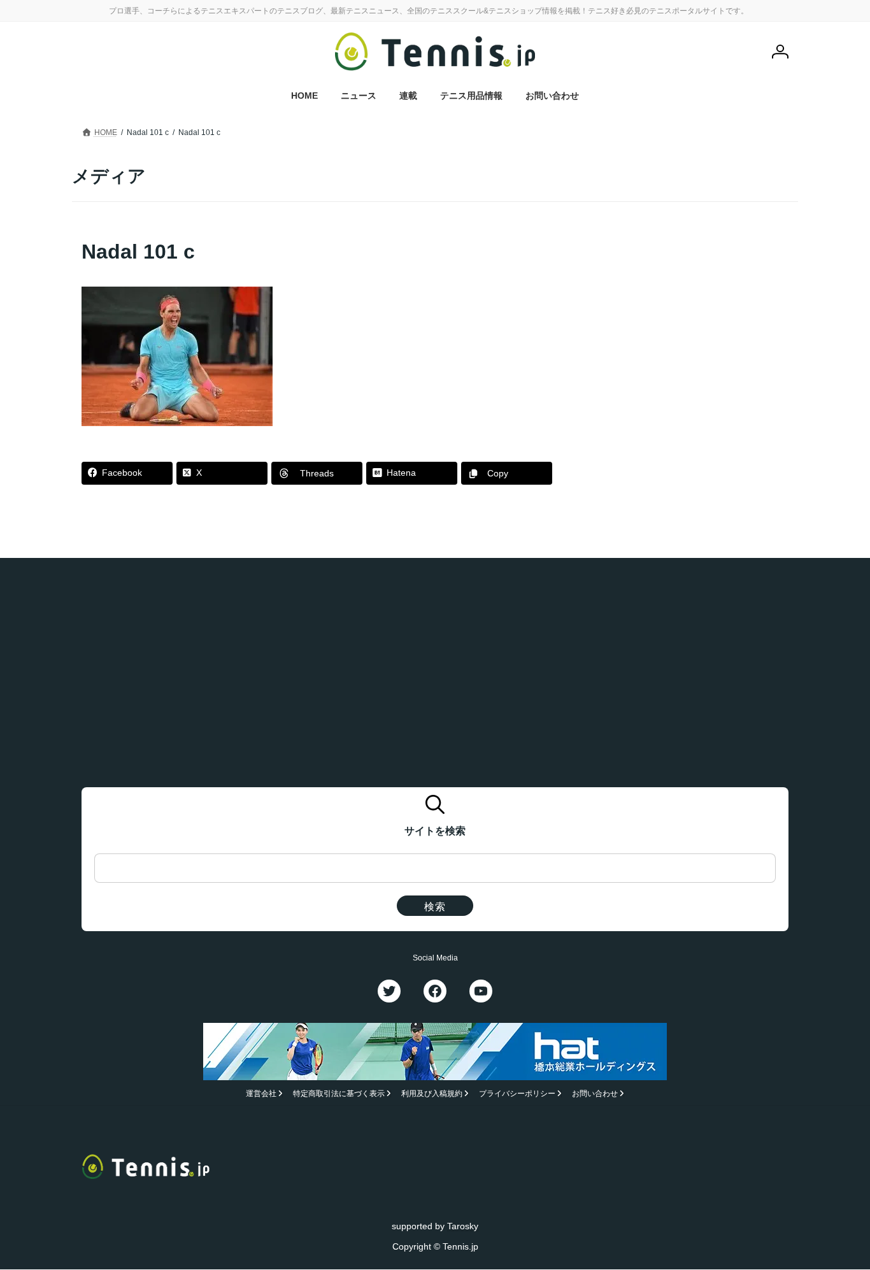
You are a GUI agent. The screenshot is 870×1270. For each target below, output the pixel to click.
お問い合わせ (595, 1094)
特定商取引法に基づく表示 (339, 1094)
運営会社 (261, 1094)
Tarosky (462, 1226)
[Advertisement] (690, 317)
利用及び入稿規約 (431, 1094)
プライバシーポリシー (517, 1094)
